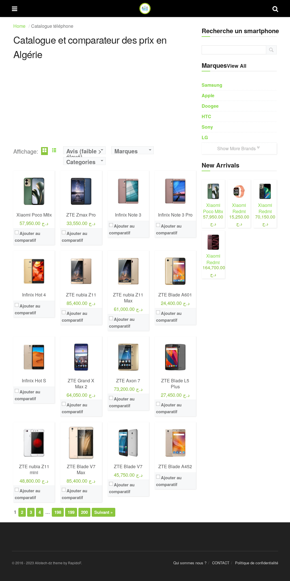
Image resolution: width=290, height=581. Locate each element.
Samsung (212, 85)
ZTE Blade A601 (175, 294)
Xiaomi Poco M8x (34, 214)
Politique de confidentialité (256, 562)
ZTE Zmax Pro (81, 214)
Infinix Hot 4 (34, 294)
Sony (207, 127)
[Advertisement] (104, 106)
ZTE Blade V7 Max (81, 469)
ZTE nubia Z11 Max (128, 297)
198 (57, 512)
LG (205, 137)
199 (71, 512)
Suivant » (103, 512)
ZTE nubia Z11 (81, 294)
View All (236, 65)
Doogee (210, 106)
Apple (208, 95)
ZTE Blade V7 (128, 466)
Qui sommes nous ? (189, 562)
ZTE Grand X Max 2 (81, 383)
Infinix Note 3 (128, 214)
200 (84, 512)
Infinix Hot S (34, 380)
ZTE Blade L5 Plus (175, 383)
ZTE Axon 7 (128, 380)
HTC (206, 116)
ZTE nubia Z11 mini (34, 469)
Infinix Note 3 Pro (175, 214)
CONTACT (220, 562)
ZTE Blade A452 (175, 466)
